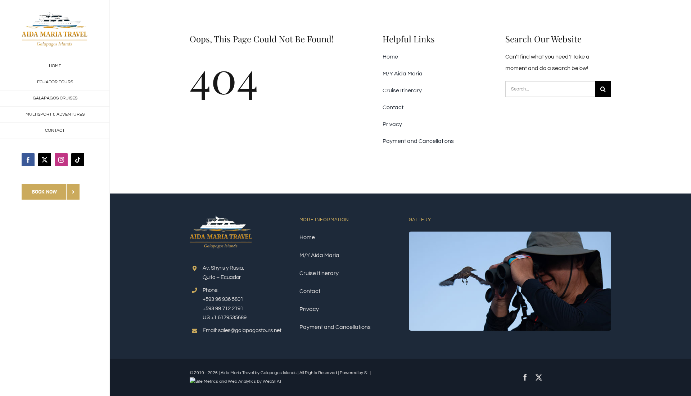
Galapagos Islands (279, 373)
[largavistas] (510, 234)
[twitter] (539, 377)
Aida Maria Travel (237, 373)
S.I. (366, 373)
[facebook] (525, 377)
